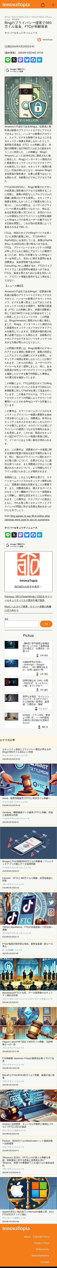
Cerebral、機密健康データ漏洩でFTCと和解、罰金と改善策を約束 (27, 813)
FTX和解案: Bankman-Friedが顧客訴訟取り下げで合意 (28, 1059)
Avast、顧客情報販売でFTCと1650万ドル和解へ (26, 798)
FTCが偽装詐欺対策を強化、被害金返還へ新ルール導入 (27, 945)
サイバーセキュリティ (21, 17)
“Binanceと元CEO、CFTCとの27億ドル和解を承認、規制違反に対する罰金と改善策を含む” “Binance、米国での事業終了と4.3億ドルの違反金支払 (28, 1161)
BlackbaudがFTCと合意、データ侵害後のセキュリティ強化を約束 (27, 994)
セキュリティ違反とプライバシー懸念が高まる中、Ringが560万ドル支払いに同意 (27, 750)
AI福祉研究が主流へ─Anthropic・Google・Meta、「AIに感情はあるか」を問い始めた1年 (35, 666)
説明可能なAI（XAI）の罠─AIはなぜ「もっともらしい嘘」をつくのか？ (35, 683)
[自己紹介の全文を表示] (41, 587)
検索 (6, 619)
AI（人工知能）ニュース (12, 950)
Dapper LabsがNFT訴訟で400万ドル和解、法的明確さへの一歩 (27, 1043)
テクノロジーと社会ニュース (41, 999)
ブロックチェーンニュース (13, 884)
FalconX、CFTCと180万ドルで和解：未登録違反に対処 (27, 879)
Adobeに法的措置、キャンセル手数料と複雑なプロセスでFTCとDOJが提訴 (27, 1125)
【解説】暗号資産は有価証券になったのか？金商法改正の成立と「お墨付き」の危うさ (36, 647)
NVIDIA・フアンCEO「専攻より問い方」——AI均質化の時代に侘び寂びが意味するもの (36, 719)
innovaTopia (47, 40)
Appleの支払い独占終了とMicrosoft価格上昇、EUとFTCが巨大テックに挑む (28, 1213)
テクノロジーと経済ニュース (14, 1218)
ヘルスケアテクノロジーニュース (15, 818)
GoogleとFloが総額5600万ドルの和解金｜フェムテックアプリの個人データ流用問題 (28, 862)
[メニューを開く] (53, 5)
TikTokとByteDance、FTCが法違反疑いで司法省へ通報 (27, 928)
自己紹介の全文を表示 (26, 586)
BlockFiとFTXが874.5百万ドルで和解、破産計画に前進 (28, 1076)
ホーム (7, 17)
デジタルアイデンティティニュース (16, 868)
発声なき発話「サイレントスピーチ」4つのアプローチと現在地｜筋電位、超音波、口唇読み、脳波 (36, 700)
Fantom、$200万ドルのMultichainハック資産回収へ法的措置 (27, 1142)
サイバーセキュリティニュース (21, 32)
